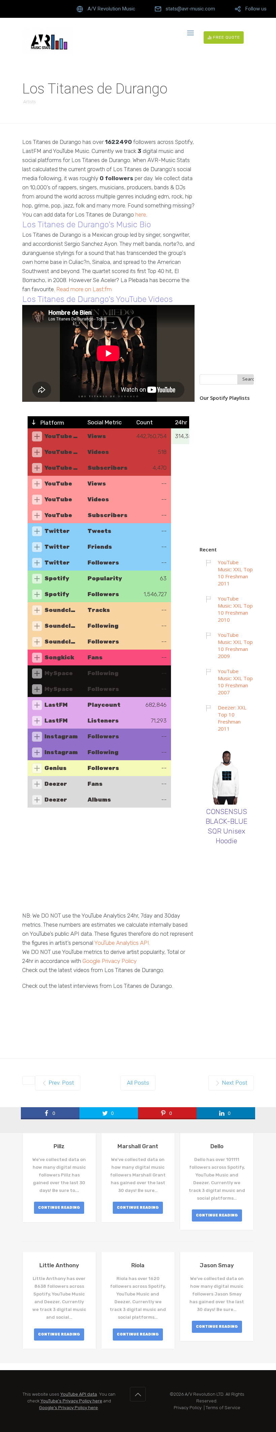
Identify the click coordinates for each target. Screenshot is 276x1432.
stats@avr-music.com (190, 9)
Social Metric (105, 422)
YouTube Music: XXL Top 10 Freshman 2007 (235, 682)
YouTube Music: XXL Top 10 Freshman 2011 (235, 573)
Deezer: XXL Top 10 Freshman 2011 (232, 718)
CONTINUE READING (59, 1207)
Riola (137, 1265)
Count (144, 422)
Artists (29, 101)
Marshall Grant (137, 1146)
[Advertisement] (108, 864)
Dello (216, 1146)
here (140, 214)
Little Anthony (59, 1265)
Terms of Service (223, 1407)
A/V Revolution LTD (204, 1394)
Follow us (256, 9)
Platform (51, 422)
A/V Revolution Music (111, 9)
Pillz (59, 1146)
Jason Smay (217, 1265)
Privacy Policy (188, 1407)
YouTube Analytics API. (122, 942)
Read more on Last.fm (84, 289)
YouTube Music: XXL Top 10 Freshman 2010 (235, 609)
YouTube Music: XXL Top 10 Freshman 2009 (235, 645)
